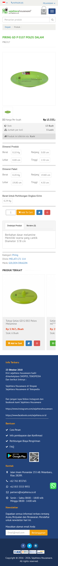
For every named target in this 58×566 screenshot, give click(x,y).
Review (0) (31, 225)
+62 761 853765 (18, 480)
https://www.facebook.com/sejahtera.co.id (26, 415)
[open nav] (52, 11)
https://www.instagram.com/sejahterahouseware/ (30, 408)
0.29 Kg (7, 200)
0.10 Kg (16, 152)
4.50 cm (45, 182)
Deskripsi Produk (14, 225)
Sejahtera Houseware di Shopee (21, 386)
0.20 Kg (16, 175)
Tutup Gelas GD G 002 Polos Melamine (21, 322)
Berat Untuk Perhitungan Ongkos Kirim (22, 195)
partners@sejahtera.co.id (23, 492)
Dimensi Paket (9, 169)
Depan (8, 27)
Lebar (5, 159)
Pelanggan (48, 3)
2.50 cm (45, 160)
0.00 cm (45, 152)
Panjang (35, 152)
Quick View (24, 304)
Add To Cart (27, 212)
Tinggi (34, 159)
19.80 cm (45, 175)
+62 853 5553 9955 (20, 486)
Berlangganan (38, 532)
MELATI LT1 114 (17, 258)
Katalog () (18, 2)
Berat (5, 152)
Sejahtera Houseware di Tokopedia (23, 389)
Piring (15, 255)
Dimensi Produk (10, 146)
